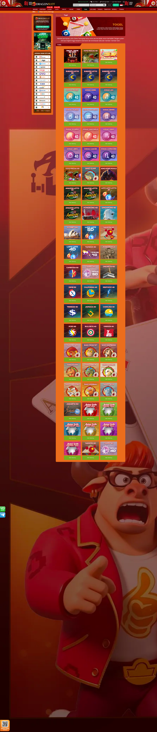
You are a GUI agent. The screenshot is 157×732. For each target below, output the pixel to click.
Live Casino (93, 9)
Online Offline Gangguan (43, 110)
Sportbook (43, 9)
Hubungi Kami (105, 1)
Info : (34, 12)
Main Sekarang (72, 65)
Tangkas (100, 9)
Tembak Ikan (107, 9)
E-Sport (50, 9)
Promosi (121, 9)
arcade (71, 9)
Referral (114, 9)
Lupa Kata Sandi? (117, 1)
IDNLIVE (64, 9)
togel (85, 9)
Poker (78, 9)
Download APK (84, 1)
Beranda (35, 9)
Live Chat (95, 1)
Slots (57, 9)
